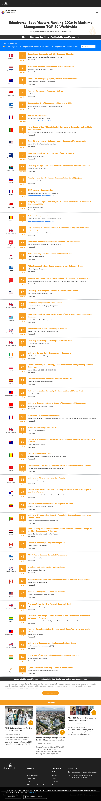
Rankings (55, 772)
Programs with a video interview (66, 46)
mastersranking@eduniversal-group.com (84, 772)
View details (31, 60)
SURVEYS (39, 4)
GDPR (28, 782)
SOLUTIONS (47, 4)
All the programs (12, 46)
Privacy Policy (31, 779)
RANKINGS (32, 4)
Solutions (55, 782)
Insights (54, 775)
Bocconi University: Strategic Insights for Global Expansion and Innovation (50, 738)
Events (54, 779)
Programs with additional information (36, 46)
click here (32, 792)
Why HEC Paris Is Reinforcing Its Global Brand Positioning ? (82, 719)
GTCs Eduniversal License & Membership (35, 785)
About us (29, 772)
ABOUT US (69, 4)
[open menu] (97, 12)
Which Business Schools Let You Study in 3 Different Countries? (19, 729)
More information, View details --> (41, 121)
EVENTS (54, 4)
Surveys (54, 785)
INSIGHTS (61, 4)
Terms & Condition (32, 775)
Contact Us (72, 768)
